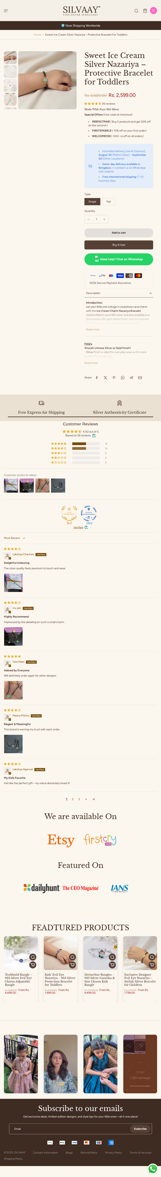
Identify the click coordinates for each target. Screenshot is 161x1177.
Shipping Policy (13, 1158)
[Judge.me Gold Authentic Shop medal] (69, 513)
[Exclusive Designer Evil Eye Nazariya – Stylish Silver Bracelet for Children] (140, 953)
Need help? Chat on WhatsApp (121, 259)
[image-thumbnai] (10, 57)
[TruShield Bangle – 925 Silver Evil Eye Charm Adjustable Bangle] (21, 953)
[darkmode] (153, 10)
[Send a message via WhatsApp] (153, 1169)
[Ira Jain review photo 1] (13, 636)
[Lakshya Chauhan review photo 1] (13, 582)
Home (37, 34)
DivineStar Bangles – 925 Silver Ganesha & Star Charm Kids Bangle (99, 980)
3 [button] (79, 799)
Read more (92, 329)
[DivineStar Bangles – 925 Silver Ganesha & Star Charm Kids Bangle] (100, 953)
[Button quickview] (32, 957)
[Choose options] (32, 964)
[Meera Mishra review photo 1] (13, 744)
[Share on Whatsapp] (122, 377)
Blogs (69, 1152)
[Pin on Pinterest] (114, 377)
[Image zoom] (47, 80)
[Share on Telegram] (131, 377)
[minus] (88, 219)
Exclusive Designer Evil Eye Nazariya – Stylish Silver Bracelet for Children (140, 980)
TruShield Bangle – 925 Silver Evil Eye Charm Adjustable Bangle (18, 980)
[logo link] (61, 840)
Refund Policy (88, 1152)
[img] (12, 549)
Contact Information (45, 1152)
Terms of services (141, 1152)
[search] (136, 10)
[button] (93, 103)
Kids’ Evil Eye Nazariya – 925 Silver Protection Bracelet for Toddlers (60, 980)
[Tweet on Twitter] (105, 377)
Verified (78, 527)
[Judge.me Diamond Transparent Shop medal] (89, 513)
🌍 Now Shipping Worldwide (80, 25)
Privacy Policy (113, 1152)
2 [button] (73, 799)
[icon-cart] (145, 10)
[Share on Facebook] (96, 377)
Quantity (89, 211)
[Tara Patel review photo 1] (13, 690)
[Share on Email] (140, 377)
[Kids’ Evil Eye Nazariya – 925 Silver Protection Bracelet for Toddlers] (61, 953)
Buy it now (119, 245)
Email (17, 1128)
